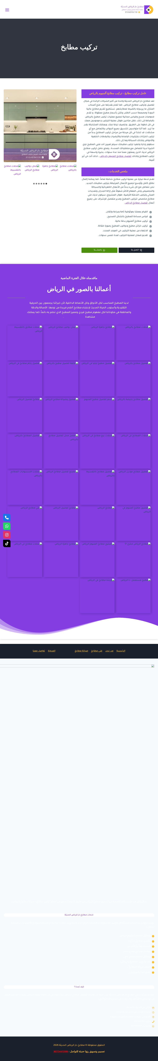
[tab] (46, 183)
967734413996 (61, 1052)
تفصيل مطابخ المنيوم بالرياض (115, 156)
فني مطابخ (96, 651)
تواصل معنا (39, 651)
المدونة (51, 651)
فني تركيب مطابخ (74, 317)
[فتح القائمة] (7, 9)
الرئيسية (120, 651)
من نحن (109, 651)
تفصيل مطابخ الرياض (136, 203)
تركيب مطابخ (65, 651)
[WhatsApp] (6, 526)
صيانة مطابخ (81, 651)
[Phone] (6, 517)
